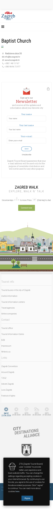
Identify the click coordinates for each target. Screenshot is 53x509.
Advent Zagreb (7, 384)
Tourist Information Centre (12, 334)
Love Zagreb (6, 390)
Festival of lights (8, 396)
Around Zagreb (7, 372)
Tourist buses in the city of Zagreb (15, 290)
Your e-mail (26, 136)
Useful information (9, 296)
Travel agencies (8, 308)
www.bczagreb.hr (12, 60)
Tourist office (7, 328)
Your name (26, 114)
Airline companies (9, 314)
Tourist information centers (13, 302)
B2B (3, 340)
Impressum (6, 346)
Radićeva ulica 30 (13, 53)
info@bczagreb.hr (12, 57)
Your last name (26, 125)
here (17, 491)
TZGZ (3, 378)
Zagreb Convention (9, 366)
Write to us (5, 352)
